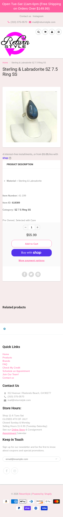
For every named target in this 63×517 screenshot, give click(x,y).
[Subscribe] (56, 459)
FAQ (5, 364)
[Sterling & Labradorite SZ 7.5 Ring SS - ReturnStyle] (31, 117)
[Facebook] (6, 470)
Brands (6, 361)
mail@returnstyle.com (43, 22)
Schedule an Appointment (16, 371)
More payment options (32, 260)
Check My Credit (11, 367)
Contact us (25, 16)
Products (7, 357)
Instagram (38, 16)
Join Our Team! (11, 374)
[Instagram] (14, 470)
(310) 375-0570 (19, 22)
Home (5, 62)
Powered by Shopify (42, 494)
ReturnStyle (24, 494)
